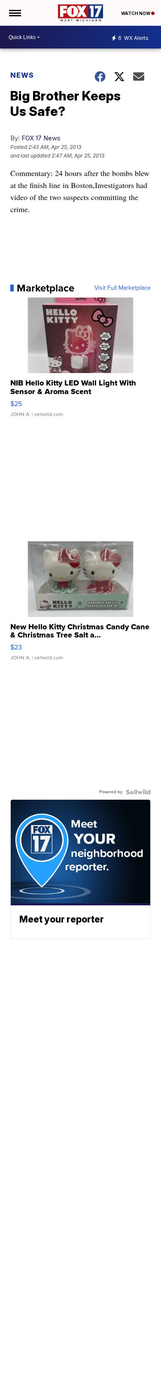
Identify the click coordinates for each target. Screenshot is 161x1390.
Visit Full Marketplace (122, 288)
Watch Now (136, 13)
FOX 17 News (41, 138)
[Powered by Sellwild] (138, 792)
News (22, 75)
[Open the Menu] (14, 13)
